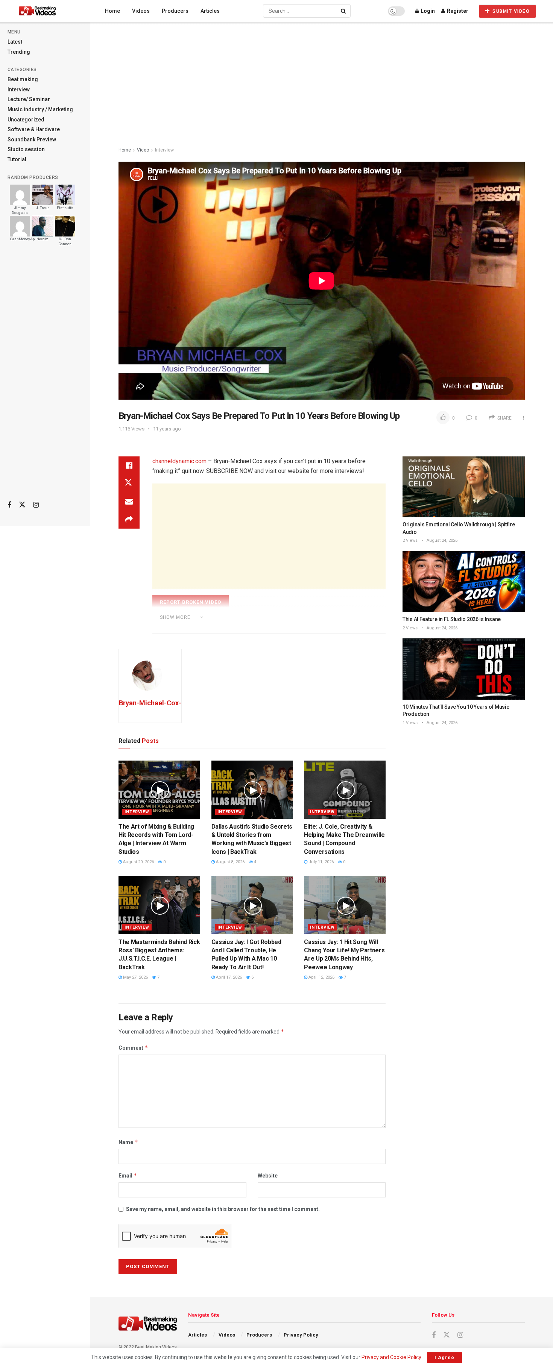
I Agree (444, 1357)
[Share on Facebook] (129, 465)
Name (128, 1142)
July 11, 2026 (320, 861)
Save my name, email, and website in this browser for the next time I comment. (223, 1209)
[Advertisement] (45, 376)
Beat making (23, 79)
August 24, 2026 (441, 540)
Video (143, 150)
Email (127, 1175)
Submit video (510, 11)
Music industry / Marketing (40, 109)
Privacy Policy (301, 1335)
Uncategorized (26, 120)
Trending (19, 52)
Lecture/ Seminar (29, 99)
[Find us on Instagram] (36, 505)
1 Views (410, 722)
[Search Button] (344, 11)
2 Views (410, 540)
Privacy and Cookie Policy (391, 1357)
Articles (210, 11)
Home (112, 11)
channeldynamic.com (179, 461)
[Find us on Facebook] (9, 505)
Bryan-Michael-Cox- (150, 703)
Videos (141, 11)
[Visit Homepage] (51, 10)
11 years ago (167, 429)
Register (457, 11)
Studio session (26, 149)
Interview (19, 89)
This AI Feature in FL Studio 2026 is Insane (452, 619)
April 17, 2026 (228, 977)
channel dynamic (190, 627)
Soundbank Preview (32, 139)
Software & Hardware (34, 129)
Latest (15, 42)
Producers (175, 11)
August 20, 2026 (138, 861)
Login (427, 11)
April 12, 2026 (320, 977)
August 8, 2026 (230, 861)
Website (268, 1176)
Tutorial (17, 159)
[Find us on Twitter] (22, 504)
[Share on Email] (129, 502)
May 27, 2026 (135, 977)
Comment (133, 1047)
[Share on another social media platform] (129, 520)
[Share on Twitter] (129, 483)
